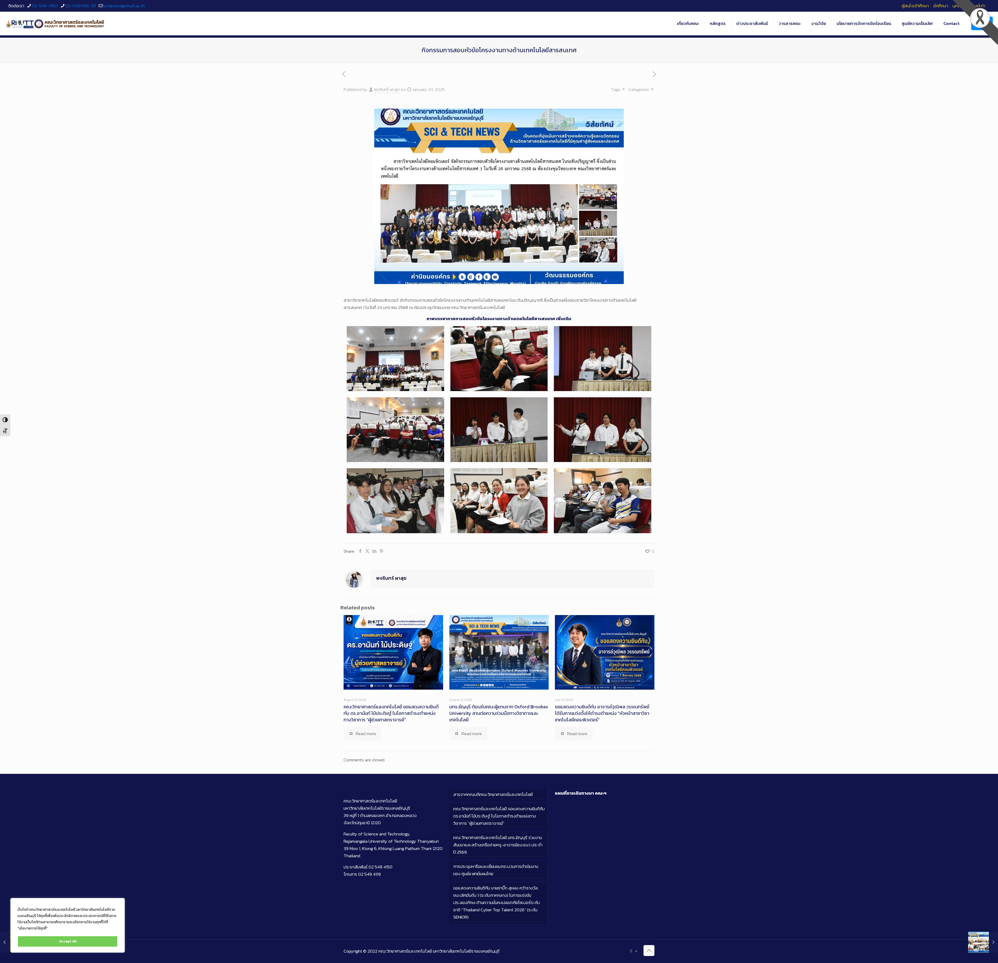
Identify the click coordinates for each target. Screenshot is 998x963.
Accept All (67, 941)
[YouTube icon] (636, 951)
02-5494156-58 (80, 5)
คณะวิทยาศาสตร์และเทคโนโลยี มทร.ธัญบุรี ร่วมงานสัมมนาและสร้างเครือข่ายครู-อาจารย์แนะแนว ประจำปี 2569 (497, 844)
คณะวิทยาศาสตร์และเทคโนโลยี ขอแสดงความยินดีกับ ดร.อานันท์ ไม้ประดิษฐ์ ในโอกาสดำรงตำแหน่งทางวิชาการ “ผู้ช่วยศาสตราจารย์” (391, 713)
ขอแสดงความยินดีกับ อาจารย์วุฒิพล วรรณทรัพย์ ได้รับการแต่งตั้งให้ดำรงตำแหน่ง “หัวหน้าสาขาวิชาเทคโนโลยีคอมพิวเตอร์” (602, 713)
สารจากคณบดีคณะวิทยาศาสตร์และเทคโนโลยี (493, 794)
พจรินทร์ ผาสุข (387, 89)
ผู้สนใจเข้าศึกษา (915, 5)
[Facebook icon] (631, 951)
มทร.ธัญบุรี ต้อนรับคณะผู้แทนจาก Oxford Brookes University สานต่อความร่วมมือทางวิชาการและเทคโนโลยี (498, 713)
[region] (67, 925)
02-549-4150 (45, 5)
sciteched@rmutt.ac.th (124, 5)
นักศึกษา (940, 5)
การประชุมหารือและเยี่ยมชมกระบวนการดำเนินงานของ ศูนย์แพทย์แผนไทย (495, 870)
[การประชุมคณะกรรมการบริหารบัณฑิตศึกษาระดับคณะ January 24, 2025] (983, 942)
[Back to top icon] (649, 950)
